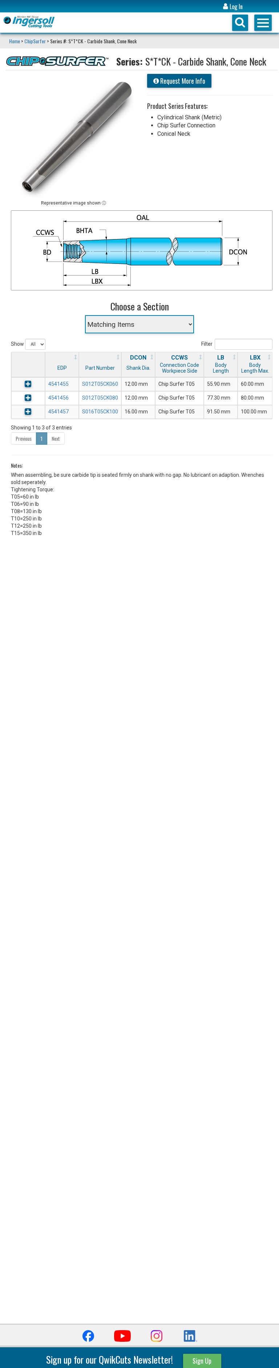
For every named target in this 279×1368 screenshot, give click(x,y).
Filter (207, 344)
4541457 (58, 412)
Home (15, 41)
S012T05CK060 (100, 384)
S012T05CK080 (100, 398)
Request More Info (182, 81)
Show (18, 344)
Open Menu (263, 23)
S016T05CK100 (100, 412)
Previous (24, 438)
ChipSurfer (35, 41)
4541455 (58, 384)
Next (56, 438)
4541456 (58, 398)
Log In (235, 7)
